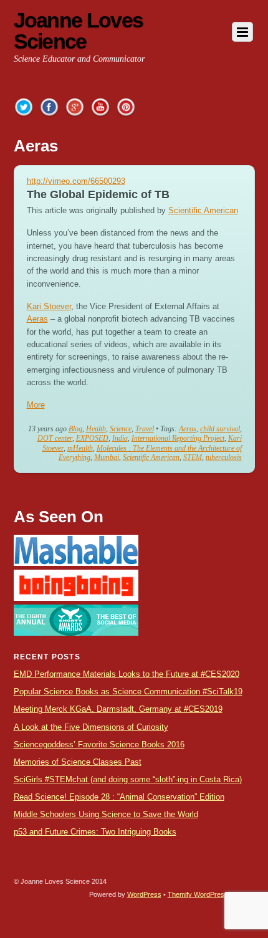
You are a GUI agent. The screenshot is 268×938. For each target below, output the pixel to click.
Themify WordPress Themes (211, 894)
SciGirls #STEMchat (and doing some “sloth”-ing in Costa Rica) (128, 779)
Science (121, 428)
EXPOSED (92, 438)
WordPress (144, 894)
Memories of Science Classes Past (77, 762)
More (36, 404)
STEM (192, 457)
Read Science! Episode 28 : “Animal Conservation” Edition (119, 797)
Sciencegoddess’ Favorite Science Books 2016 (99, 744)
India (120, 438)
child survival (220, 428)
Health (96, 428)
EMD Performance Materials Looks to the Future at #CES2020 (126, 674)
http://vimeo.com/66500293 (76, 181)
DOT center (54, 438)
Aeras (37, 318)
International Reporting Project (178, 438)
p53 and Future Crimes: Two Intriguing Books (95, 831)
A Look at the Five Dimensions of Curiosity (91, 727)
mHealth (80, 448)
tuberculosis (224, 457)
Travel (144, 428)
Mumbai (106, 457)
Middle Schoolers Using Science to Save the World (106, 814)
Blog (75, 428)
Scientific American (203, 210)
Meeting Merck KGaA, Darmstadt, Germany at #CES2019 (118, 709)
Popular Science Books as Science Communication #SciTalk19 (128, 691)
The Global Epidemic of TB (98, 194)
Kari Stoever (49, 306)
